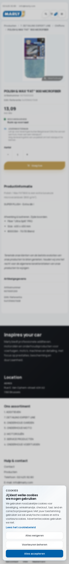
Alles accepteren (34, 553)
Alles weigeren (34, 535)
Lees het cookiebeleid (21, 527)
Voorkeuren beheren (34, 544)
